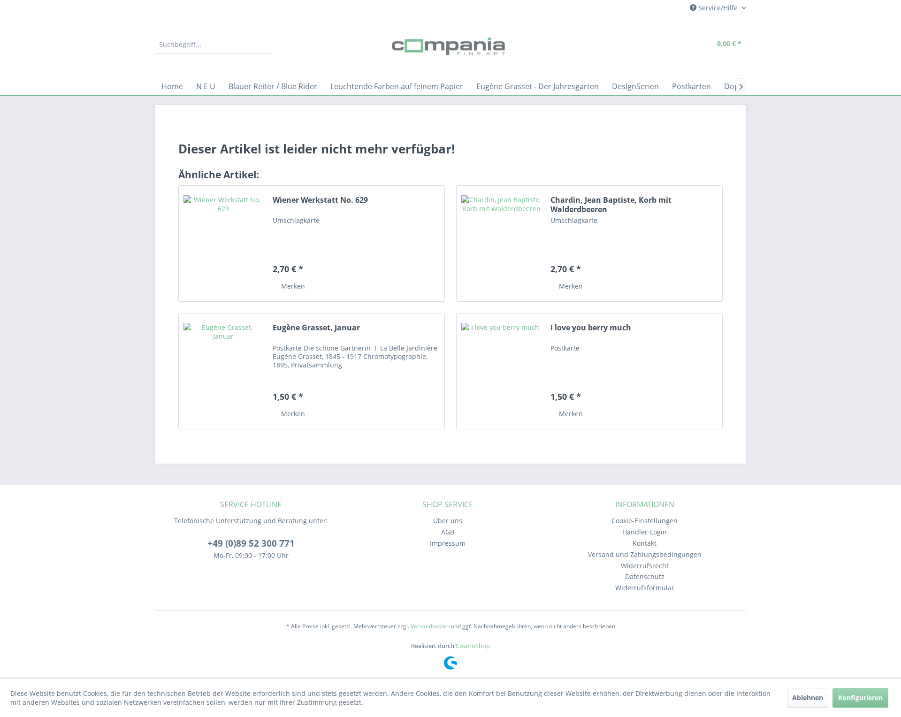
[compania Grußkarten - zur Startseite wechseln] (450, 47)
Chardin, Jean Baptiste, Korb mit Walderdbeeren (611, 204)
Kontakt (645, 543)
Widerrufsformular (644, 587)
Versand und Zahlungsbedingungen (645, 554)
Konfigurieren (860, 697)
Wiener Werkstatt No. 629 (320, 200)
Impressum (448, 543)
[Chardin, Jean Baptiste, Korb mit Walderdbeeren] (501, 243)
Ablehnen (807, 697)
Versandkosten (430, 626)
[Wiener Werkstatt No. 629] (223, 243)
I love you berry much (590, 328)
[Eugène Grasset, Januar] (223, 371)
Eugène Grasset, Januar (316, 328)
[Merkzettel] (659, 44)
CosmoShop (473, 645)
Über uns (447, 520)
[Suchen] (264, 44)
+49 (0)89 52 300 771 (251, 543)
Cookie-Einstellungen (644, 520)
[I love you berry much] (501, 371)
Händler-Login (644, 531)
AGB (447, 531)
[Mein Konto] (680, 44)
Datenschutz (644, 576)
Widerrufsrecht (645, 565)
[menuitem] (214, 44)
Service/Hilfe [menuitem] (718, 7)
